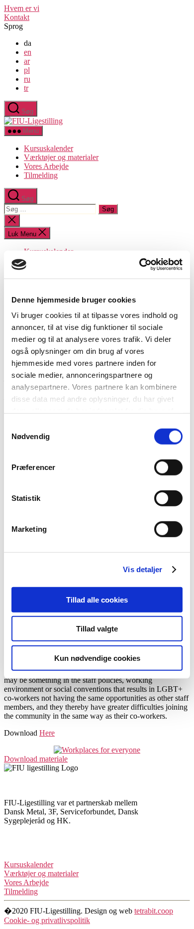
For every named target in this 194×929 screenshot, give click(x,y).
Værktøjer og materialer (61, 157)
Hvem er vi (21, 8)
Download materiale (36, 759)
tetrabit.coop (153, 911)
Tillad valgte (97, 628)
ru (27, 79)
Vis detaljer (142, 569)
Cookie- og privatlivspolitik (47, 920)
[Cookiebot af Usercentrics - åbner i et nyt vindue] (140, 264)
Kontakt (16, 17)
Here (47, 733)
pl (27, 70)
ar (27, 61)
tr (26, 88)
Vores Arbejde (46, 166)
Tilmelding (41, 175)
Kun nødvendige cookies (97, 657)
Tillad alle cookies (97, 599)
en (27, 52)
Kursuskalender (48, 148)
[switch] (168, 467)
